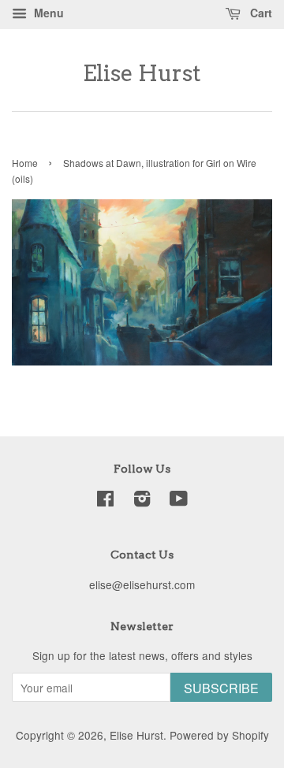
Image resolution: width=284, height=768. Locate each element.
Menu (47, 12)
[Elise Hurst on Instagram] (142, 501)
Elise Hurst (142, 74)
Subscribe (221, 688)
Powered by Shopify (219, 735)
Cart (259, 12)
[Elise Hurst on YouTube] (179, 501)
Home (25, 162)
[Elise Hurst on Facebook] (105, 501)
